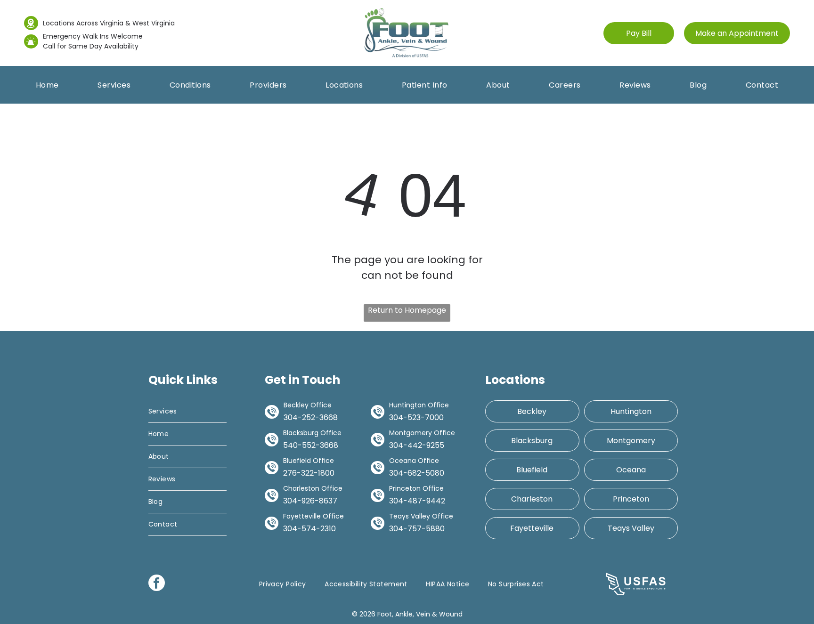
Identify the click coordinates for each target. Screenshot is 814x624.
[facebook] (156, 584)
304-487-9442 (417, 500)
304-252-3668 (311, 417)
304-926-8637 (310, 500)
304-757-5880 (417, 528)
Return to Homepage (407, 310)
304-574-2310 (309, 528)
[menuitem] (47, 85)
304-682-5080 (416, 473)
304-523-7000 (416, 417)
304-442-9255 (416, 445)
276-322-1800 (308, 473)
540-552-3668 (310, 445)
